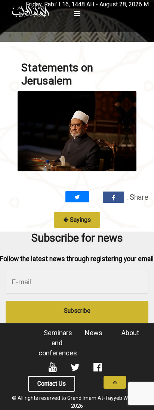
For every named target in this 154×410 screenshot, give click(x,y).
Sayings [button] (79, 219)
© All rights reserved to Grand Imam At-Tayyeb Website (77, 398)
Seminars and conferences (57, 343)
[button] (6, 2)
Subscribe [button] (77, 310)
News (93, 333)
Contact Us (51, 383)
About (130, 333)
